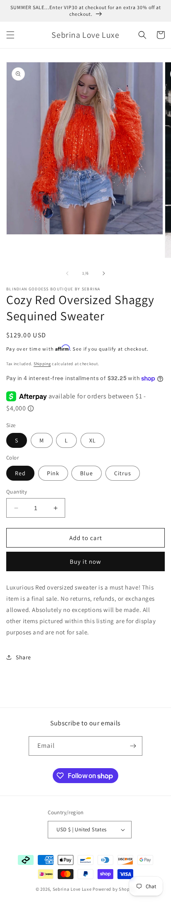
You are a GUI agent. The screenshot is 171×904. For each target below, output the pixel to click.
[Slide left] (67, 273)
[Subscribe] (133, 746)
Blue (86, 473)
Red (20, 473)
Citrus (122, 473)
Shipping (42, 363)
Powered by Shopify (114, 889)
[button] (10, 35)
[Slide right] (104, 273)
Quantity (16, 491)
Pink (53, 473)
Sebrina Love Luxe (72, 889)
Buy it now (85, 561)
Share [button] (23, 657)
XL (92, 440)
